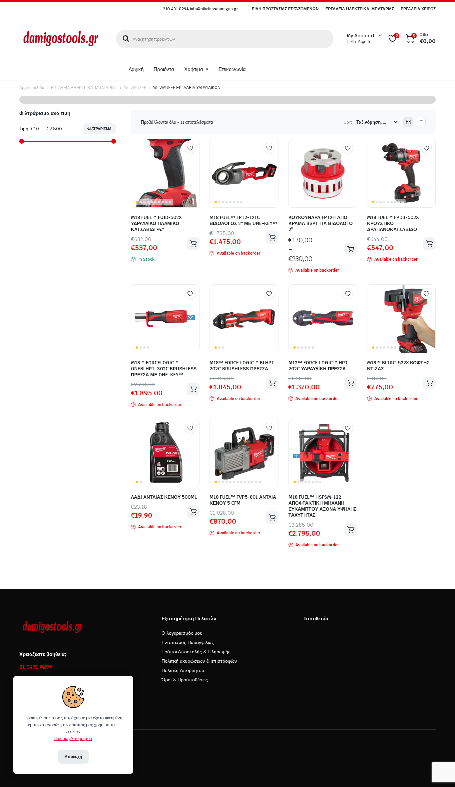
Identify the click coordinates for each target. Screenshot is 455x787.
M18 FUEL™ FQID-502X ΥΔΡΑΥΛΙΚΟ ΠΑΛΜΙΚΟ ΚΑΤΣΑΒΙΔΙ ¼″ (156, 223)
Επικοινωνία (232, 69)
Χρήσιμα (193, 69)
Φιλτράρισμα (99, 128)
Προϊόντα (164, 69)
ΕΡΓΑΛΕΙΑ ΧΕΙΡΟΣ (418, 9)
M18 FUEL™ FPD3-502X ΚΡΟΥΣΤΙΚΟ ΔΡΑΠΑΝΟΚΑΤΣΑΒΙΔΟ (393, 223)
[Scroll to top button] (440, 772)
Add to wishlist (190, 148)
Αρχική (136, 69)
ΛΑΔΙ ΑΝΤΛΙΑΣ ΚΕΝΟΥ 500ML (164, 497)
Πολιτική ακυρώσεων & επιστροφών (199, 661)
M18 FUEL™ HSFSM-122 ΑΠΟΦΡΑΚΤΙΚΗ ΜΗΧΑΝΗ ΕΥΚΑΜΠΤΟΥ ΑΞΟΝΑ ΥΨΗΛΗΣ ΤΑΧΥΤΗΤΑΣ (322, 506)
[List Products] (421, 122)
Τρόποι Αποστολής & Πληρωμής (196, 652)
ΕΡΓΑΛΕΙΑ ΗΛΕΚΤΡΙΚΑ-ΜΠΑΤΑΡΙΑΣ (359, 9)
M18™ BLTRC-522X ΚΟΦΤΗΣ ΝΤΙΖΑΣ (398, 366)
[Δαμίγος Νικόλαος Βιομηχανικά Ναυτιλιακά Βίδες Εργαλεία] (61, 38)
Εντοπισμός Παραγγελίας (188, 642)
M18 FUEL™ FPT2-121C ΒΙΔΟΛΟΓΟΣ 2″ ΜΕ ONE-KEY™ (243, 220)
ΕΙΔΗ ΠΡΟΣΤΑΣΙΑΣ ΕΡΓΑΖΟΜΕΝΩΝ (285, 9)
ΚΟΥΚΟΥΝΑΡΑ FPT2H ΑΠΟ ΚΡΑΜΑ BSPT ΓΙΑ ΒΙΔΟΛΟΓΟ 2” (320, 223)
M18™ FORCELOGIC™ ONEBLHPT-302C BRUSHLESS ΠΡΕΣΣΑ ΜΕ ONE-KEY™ (164, 369)
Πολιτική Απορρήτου (183, 670)
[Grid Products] (408, 122)
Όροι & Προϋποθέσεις (185, 680)
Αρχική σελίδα (31, 87)
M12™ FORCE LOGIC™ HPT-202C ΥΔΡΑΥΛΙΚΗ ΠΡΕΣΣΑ (319, 366)
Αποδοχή (73, 756)
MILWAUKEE (135, 87)
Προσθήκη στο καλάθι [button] (193, 243)
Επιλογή (350, 249)
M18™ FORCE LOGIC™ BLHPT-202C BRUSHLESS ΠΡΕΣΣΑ (243, 366)
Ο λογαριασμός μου (182, 633)
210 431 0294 (176, 9)
